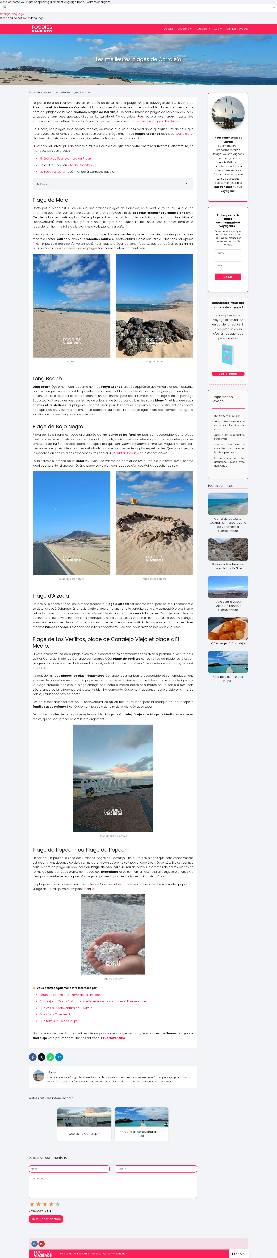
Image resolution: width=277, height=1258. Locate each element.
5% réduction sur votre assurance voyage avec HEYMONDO (229, 461)
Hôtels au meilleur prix (227, 415)
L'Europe (202, 29)
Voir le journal (228, 374)
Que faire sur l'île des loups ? (59, 1021)
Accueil (168, 29)
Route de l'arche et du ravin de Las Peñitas (70, 995)
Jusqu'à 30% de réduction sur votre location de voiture (229, 425)
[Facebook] (33, 1057)
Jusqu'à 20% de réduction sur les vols (229, 436)
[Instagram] (34, 1244)
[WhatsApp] (50, 1057)
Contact (96, 1253)
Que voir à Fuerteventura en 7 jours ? (65, 1008)
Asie (216, 29)
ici (93, 889)
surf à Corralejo (128, 453)
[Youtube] (41, 1244)
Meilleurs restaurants (54, 172)
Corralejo (182, 134)
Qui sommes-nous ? (115, 1253)
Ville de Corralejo (80, 165)
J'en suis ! (228, 276)
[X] (41, 1057)
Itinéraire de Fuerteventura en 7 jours (65, 158)
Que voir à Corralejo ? (55, 1014)
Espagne (183, 29)
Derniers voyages (237, 29)
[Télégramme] (59, 1057)
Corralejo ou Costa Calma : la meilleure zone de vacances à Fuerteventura (93, 1001)
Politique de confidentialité (74, 1253)
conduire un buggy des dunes (157, 121)
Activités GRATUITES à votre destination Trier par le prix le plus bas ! (229, 448)
